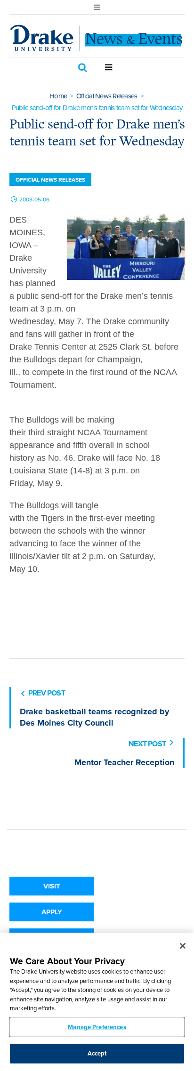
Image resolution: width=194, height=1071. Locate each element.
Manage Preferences (97, 1027)
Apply (51, 912)
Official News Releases (106, 96)
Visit (51, 886)
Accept (97, 1053)
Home (58, 96)
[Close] (182, 945)
